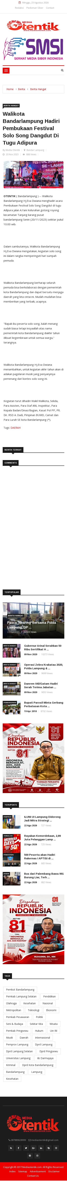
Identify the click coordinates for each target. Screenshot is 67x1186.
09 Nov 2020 (30, 654)
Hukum (6, 874)
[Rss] (11, 1149)
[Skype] (48, 1149)
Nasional (48, 1003)
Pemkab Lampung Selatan (21, 996)
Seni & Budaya (14, 1024)
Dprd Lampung (43, 1044)
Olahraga (11, 1003)
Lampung (36, 1072)
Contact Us (33, 1176)
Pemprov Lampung (17, 1044)
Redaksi (19, 7)
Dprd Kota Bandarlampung (37, 1065)
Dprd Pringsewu (48, 1051)
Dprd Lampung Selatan (19, 1051)
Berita (21, 89)
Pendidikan (9, 855)
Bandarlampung (15, 1072)
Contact (50, 7)
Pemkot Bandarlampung (20, 989)
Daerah (24, 1037)
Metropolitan (13, 1010)
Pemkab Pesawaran (17, 1017)
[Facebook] (18, 1149)
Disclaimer (54, 1171)
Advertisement (38, 1171)
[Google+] (33, 1149)
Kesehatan (29, 1003)
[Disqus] (33, 522)
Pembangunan (10, 703)
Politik (39, 1017)
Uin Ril (53, 1030)
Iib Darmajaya (45, 1058)
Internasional (42, 1037)
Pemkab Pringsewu (17, 1030)
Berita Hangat (38, 89)
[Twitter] (26, 1149)
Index (12, 1171)
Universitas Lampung (18, 1058)
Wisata (54, 1024)
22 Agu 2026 (30, 825)
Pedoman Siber (34, 7)
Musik (9, 1037)
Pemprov (7, 817)
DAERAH (16, 427)
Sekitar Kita (36, 1024)
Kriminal (10, 1065)
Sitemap (22, 1171)
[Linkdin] (41, 1149)
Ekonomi (51, 1010)
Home (10, 89)
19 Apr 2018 (30, 711)
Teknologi (8, 836)
